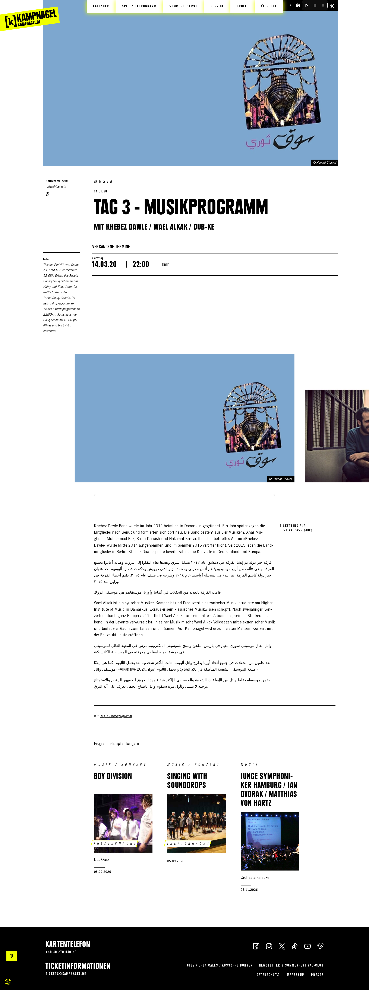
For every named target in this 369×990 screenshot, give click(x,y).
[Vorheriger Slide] (95, 495)
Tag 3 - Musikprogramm (116, 716)
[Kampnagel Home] (30, 15)
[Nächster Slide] (274, 495)
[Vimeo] (320, 946)
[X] (282, 946)
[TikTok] (294, 946)
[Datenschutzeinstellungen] (8, 982)
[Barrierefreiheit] (298, 5)
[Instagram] (269, 946)
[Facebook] (256, 946)
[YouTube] (307, 946)
